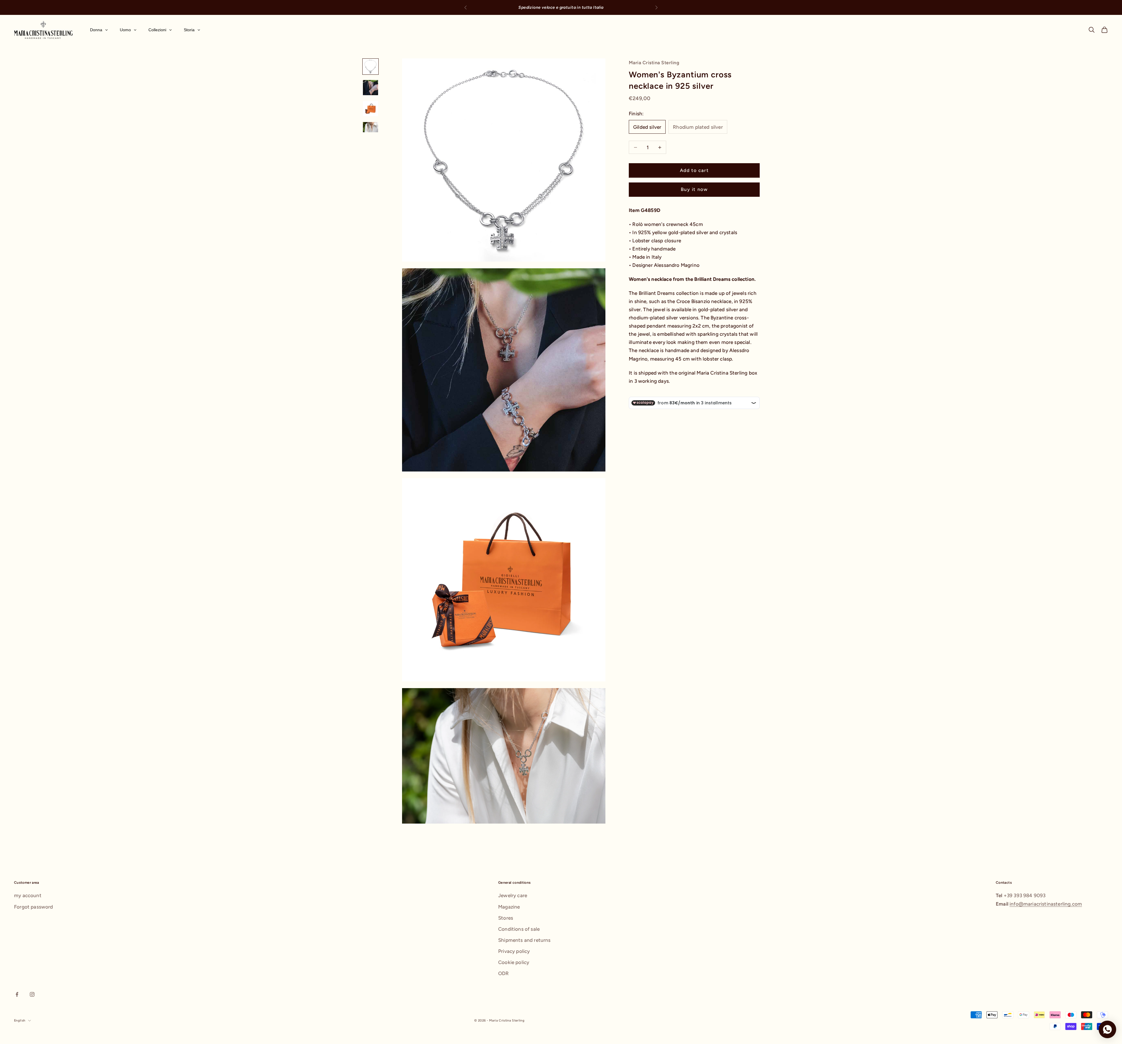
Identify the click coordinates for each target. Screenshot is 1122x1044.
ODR (503, 973)
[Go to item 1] (370, 66)
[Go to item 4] (370, 127)
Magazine (509, 907)
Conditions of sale (519, 929)
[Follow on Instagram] (32, 994)
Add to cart (694, 170)
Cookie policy (513, 962)
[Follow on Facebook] (17, 994)
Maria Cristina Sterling (654, 62)
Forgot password (33, 907)
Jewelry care (512, 895)
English (19, 1020)
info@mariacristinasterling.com (1046, 904)
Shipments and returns (524, 940)
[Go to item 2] (370, 87)
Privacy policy (514, 951)
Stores (505, 918)
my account (27, 895)
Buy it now (694, 189)
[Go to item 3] (370, 108)
